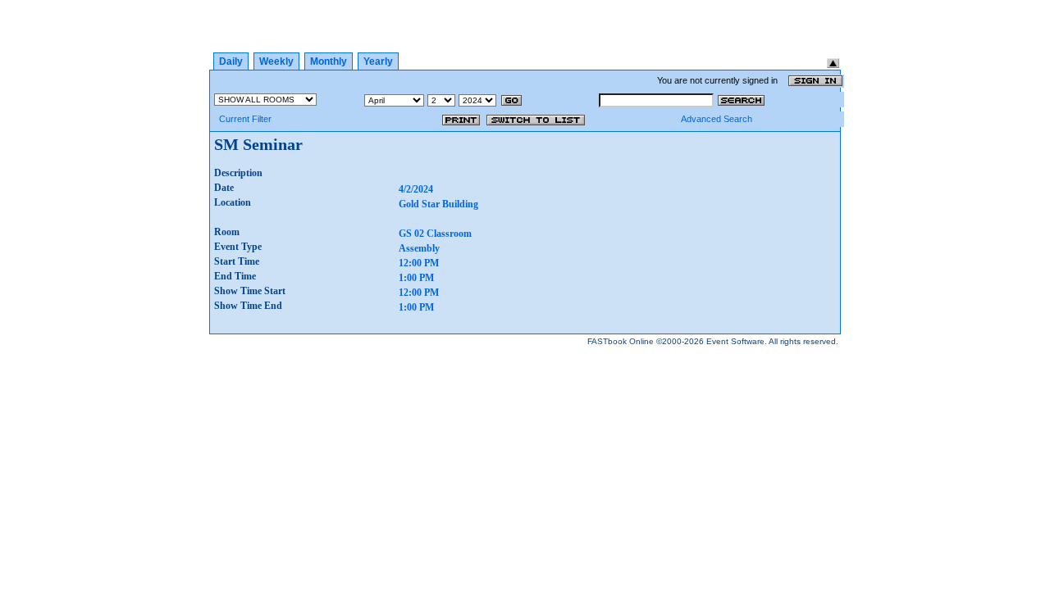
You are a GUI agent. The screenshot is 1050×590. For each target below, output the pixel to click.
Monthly (328, 61)
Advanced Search (716, 119)
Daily (231, 61)
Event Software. (736, 341)
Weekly (276, 61)
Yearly (378, 61)
